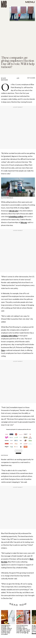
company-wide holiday (9, 336)
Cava (3, 350)
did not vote (13, 211)
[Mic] (4, 4)
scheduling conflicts (16, 216)
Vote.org (23, 222)
